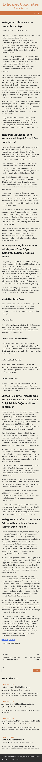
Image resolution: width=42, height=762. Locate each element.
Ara (3, 667)
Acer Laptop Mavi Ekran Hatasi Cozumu (18, 704)
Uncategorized (14, 643)
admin (24, 30)
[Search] (38, 13)
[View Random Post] (34, 13)
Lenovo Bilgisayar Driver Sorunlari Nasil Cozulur (21, 721)
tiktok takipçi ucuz (8, 640)
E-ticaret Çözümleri (21, 4)
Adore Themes (13, 759)
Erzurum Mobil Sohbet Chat (13, 740)
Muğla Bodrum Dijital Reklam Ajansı (16, 687)
